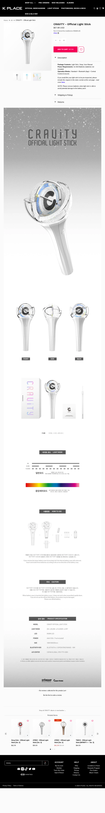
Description (60, 58)
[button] (103, 8)
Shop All (29, 3)
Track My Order (59, 770)
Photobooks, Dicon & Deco (73, 8)
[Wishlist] (100, 8)
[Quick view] (27, 735)
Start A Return (59, 773)
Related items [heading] (52, 715)
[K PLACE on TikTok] (26, 770)
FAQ (76, 766)
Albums (70, 3)
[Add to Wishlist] (81, 49)
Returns (59, 102)
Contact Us (76, 775)
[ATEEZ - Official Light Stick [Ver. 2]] (63, 728)
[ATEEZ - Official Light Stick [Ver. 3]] (42, 728)
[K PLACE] (12, 8)
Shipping (76, 768)
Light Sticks (53, 8)
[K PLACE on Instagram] (22, 770)
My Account (59, 766)
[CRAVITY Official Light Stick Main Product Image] (27, 47)
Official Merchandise (35, 8)
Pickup (76, 770)
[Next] (97, 734)
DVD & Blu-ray (31, 14)
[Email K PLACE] (18, 770)
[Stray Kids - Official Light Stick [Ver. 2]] (20, 728)
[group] (20, 732)
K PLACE (83, 785)
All (12, 20)
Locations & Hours (94, 766)
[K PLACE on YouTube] (33, 770)
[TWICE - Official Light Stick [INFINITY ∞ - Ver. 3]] (85, 728)
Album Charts (93, 773)
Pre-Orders (44, 3)
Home (6, 20)
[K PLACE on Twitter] (30, 770)
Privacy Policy (7, 785)
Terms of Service (18, 785)
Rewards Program (94, 768)
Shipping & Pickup (64, 95)
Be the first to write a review (52, 695)
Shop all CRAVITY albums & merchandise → (52, 710)
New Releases (58, 3)
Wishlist (59, 768)
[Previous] (6, 734)
